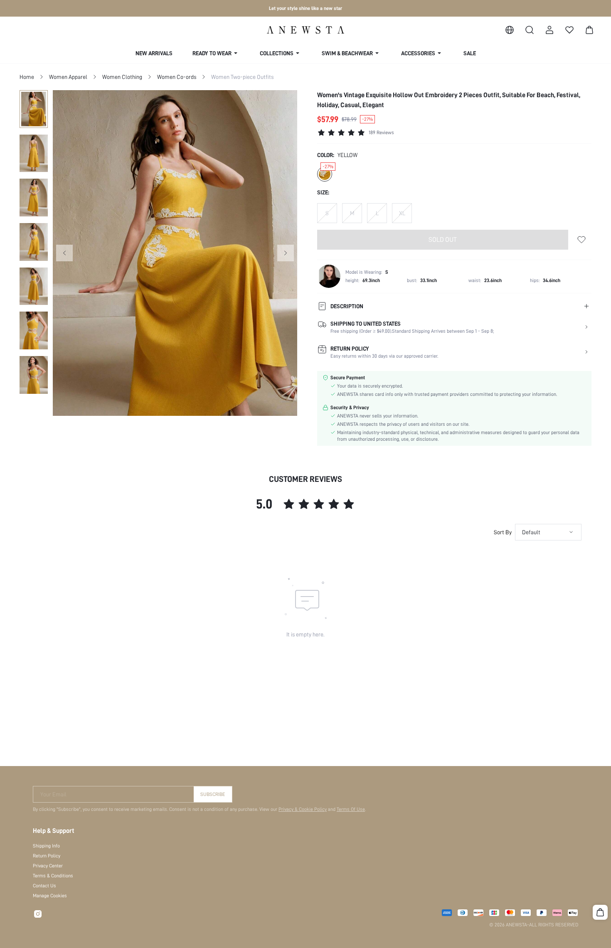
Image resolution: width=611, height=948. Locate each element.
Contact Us (44, 886)
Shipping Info (46, 846)
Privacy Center (48, 866)
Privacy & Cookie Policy (302, 809)
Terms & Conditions (53, 876)
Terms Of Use (351, 809)
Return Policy (46, 856)
